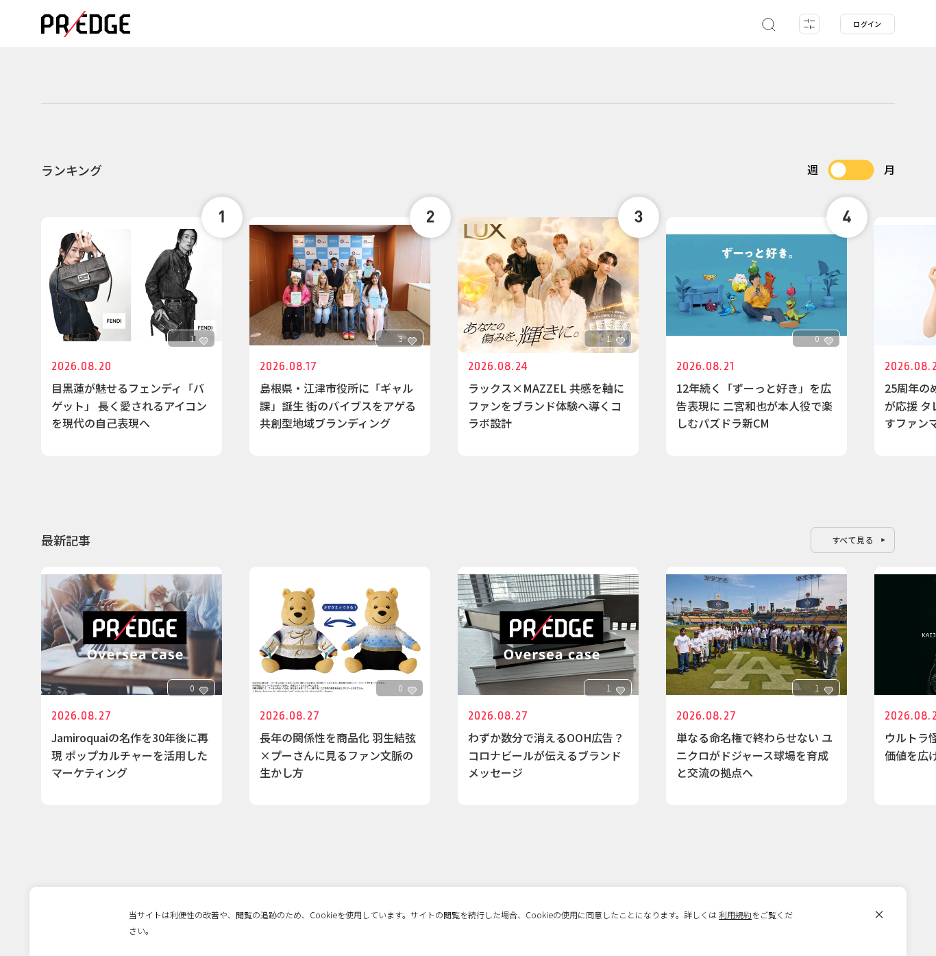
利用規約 (735, 914)
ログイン (867, 24)
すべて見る (853, 540)
